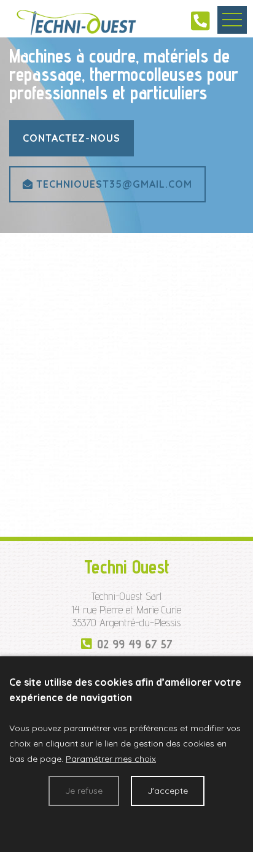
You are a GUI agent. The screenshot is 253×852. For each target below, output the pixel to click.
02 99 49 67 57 (135, 644)
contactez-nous (71, 138)
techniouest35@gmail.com (112, 184)
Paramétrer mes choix (111, 758)
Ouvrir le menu (232, 20)
